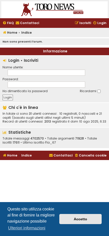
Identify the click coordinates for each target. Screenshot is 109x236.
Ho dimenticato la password (25, 91)
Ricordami (88, 91)
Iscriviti (31, 60)
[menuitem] (8, 23)
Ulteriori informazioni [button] (26, 228)
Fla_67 (50, 143)
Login (13, 60)
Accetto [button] (80, 219)
